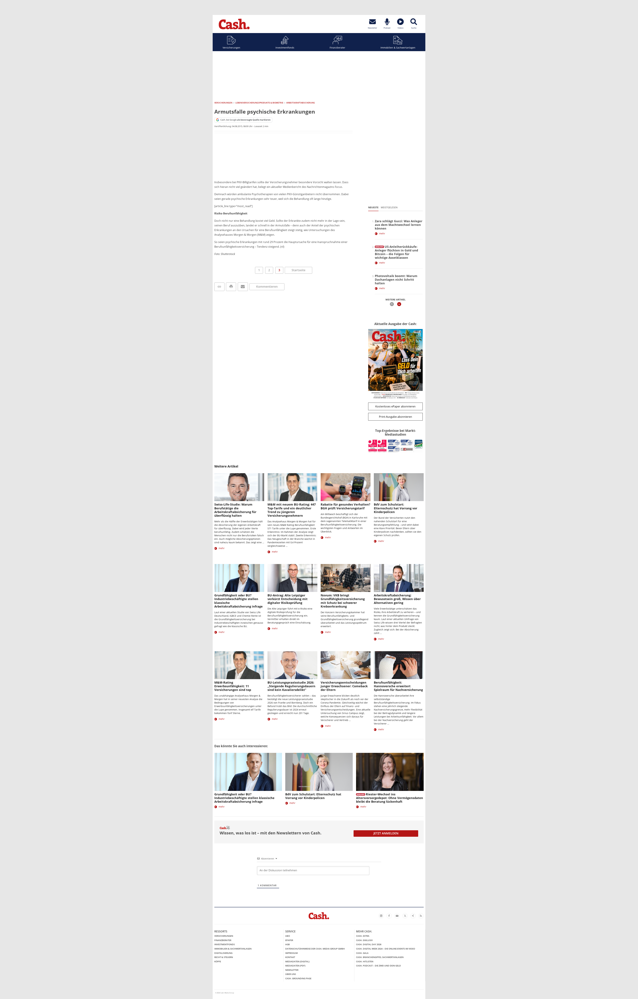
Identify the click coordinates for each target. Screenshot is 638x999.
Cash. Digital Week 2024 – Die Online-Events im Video (385, 948)
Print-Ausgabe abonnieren (395, 417)
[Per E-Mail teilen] (243, 287)
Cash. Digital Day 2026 (368, 944)
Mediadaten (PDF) (295, 965)
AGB (287, 944)
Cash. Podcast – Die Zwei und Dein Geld (378, 965)
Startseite (298, 270)
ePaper (289, 940)
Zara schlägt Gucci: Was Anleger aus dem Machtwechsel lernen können (398, 224)
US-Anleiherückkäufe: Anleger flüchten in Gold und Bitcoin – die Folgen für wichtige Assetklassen (396, 252)
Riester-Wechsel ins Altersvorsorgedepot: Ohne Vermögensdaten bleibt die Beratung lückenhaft (389, 798)
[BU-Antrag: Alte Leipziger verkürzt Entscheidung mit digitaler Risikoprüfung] (292, 578)
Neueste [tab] (373, 207)
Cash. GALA (362, 952)
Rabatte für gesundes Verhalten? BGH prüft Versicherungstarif (345, 506)
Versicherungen (231, 47)
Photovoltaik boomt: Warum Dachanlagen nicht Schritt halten (396, 279)
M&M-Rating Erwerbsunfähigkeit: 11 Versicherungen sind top (232, 686)
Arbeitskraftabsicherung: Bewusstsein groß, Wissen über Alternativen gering (397, 599)
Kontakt (290, 957)
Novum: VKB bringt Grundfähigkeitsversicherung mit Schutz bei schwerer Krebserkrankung (343, 600)
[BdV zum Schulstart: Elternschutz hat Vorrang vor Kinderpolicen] (399, 487)
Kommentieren (267, 286)
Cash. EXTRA (362, 935)
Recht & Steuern (223, 957)
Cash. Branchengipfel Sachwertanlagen (380, 957)
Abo (287, 935)
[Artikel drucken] (231, 287)
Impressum (291, 952)
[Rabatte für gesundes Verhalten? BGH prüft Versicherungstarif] (346, 487)
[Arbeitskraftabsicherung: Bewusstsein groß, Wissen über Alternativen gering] (399, 578)
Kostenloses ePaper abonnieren (395, 406)
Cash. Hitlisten (364, 961)
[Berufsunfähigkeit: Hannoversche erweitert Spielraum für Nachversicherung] (399, 665)
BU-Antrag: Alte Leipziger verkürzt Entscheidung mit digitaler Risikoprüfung (287, 599)
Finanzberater (337, 47)
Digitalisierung (223, 952)
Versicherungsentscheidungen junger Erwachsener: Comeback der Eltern (344, 686)
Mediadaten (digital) (297, 961)
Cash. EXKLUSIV (364, 940)
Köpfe (217, 961)
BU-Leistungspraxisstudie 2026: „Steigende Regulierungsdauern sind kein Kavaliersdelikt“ (291, 686)
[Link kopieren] (219, 287)
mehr (382, 233)
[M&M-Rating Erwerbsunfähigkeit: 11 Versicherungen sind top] (239, 665)
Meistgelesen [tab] (389, 207)
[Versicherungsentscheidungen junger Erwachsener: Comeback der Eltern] (346, 665)
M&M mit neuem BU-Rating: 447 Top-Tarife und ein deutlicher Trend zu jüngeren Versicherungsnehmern (291, 509)
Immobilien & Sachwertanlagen (397, 47)
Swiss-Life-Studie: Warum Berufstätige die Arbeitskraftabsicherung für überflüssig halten (235, 509)
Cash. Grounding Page (298, 978)
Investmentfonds (284, 47)
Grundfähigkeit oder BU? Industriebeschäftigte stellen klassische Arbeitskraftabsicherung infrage (238, 600)
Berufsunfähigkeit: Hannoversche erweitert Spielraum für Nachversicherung (398, 686)
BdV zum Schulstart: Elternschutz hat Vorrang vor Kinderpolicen (395, 508)
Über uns (290, 974)
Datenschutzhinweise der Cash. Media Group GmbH (315, 948)
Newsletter (291, 969)
